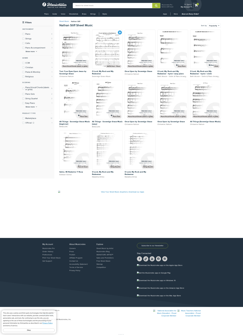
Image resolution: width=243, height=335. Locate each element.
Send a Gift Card (167, 7)
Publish (72, 255)
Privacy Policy (74, 270)
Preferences (47, 255)
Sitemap (99, 264)
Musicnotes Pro (167, 5)
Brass (84, 14)
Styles (104, 14)
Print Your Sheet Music (51, 258)
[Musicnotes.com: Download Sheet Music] (54, 5)
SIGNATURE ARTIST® (104, 255)
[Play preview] (120, 32)
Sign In (189, 4)
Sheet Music (64, 21)
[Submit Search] (156, 5)
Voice (63, 14)
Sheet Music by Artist (104, 248)
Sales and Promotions (105, 258)
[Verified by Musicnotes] (33, 123)
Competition (101, 267)
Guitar (54, 14)
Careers (72, 248)
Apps (165, 14)
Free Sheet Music (103, 261)
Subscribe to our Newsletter (152, 246)
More (177, 15)
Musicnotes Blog (103, 251)
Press (71, 251)
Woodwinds (73, 14)
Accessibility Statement (78, 264)
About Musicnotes (77, 244)
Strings (93, 14)
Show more (30, 51)
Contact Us (73, 261)
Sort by (204, 26)
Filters (27, 22)
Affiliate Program (75, 258)
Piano (46, 14)
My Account (186, 7)
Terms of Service (76, 267)
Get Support (47, 261)
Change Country (48, 314)
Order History (47, 251)
